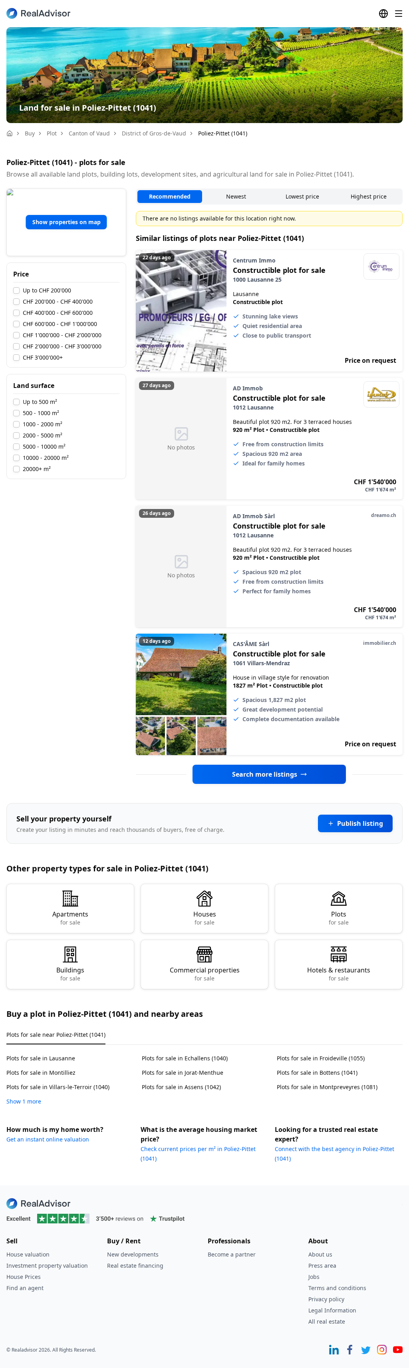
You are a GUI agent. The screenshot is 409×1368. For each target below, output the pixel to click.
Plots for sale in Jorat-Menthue (182, 1072)
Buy (30, 133)
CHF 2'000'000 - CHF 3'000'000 (62, 346)
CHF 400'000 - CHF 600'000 (58, 313)
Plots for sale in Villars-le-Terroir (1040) (57, 1087)
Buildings (70, 974)
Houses (204, 918)
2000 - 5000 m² (42, 435)
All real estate (326, 1321)
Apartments (70, 918)
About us (320, 1254)
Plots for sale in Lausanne (40, 1058)
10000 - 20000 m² (46, 458)
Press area (322, 1265)
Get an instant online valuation (47, 1139)
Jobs (314, 1277)
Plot (52, 133)
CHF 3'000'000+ (43, 357)
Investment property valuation (47, 1265)
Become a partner (232, 1254)
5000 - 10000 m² (44, 446)
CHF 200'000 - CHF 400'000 (58, 301)
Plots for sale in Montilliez (40, 1072)
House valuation (28, 1254)
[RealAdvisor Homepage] (38, 13)
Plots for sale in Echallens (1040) (185, 1058)
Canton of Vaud (89, 133)
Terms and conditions (337, 1288)
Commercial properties (205, 974)
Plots (339, 918)
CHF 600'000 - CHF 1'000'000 (60, 324)
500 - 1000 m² (41, 413)
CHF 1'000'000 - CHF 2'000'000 (62, 335)
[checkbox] (16, 290)
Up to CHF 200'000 (47, 290)
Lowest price (302, 196)
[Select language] (383, 13)
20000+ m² (37, 469)
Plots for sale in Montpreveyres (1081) (327, 1087)
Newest (236, 196)
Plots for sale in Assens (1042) (181, 1087)
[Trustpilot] (204, 1218)
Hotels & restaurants (338, 974)
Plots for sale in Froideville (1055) (321, 1058)
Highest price (369, 196)
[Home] (9, 133)
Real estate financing (135, 1265)
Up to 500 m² (40, 402)
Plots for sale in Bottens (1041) (317, 1072)
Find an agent (25, 1288)
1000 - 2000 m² (42, 424)
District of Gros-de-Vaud (154, 133)
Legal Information (332, 1310)
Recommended (170, 196)
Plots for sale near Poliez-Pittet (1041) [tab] (55, 1034)
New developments (133, 1254)
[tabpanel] (204, 1075)
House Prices (23, 1277)
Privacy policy (326, 1299)
